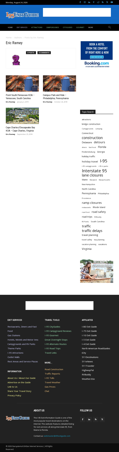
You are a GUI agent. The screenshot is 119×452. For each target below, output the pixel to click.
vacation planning (89, 244)
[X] (107, 2)
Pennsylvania (89, 193)
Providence (86, 198)
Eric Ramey (10, 102)
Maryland (93, 180)
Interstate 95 (94, 170)
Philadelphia (103, 193)
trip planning (99, 239)
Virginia (86, 248)
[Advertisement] (77, 12)
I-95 (103, 160)
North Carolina (89, 189)
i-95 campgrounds (89, 166)
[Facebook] (80, 2)
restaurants (86, 207)
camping (98, 129)
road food (86, 212)
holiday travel (90, 161)
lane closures (92, 175)
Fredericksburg (88, 152)
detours (99, 142)
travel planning (90, 235)
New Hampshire (88, 184)
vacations (102, 244)
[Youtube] (111, 2)
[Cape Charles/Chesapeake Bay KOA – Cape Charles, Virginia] (22, 116)
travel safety (87, 239)
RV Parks (85, 221)
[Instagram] (84, 2)
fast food (92, 147)
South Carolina (97, 221)
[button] (109, 27)
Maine (85, 179)
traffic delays (92, 230)
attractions (86, 119)
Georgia (101, 151)
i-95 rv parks (103, 166)
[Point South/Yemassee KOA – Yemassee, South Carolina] (22, 83)
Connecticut (87, 133)
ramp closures (92, 202)
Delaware (87, 142)
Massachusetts (104, 180)
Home (9, 37)
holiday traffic (88, 156)
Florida (102, 146)
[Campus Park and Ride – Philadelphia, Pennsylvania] (59, 83)
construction (92, 137)
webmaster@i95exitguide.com (57, 436)
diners (84, 147)
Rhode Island (99, 207)
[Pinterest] (93, 2)
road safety (99, 211)
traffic (86, 226)
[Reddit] (98, 2)
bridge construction (91, 124)
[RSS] (102, 2)
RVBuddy (97, 217)
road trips (87, 216)
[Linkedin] (89, 2)
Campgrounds (87, 129)
